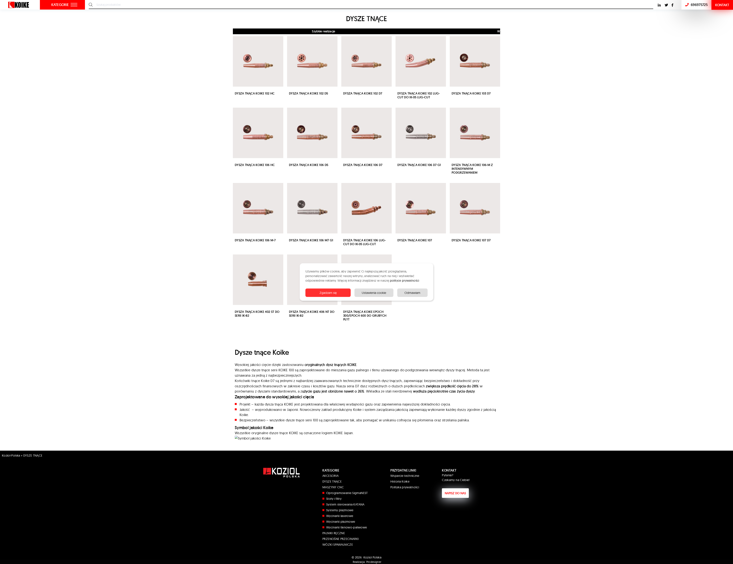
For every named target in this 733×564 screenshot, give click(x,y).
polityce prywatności (404, 280)
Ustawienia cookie (374, 293)
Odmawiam (412, 293)
